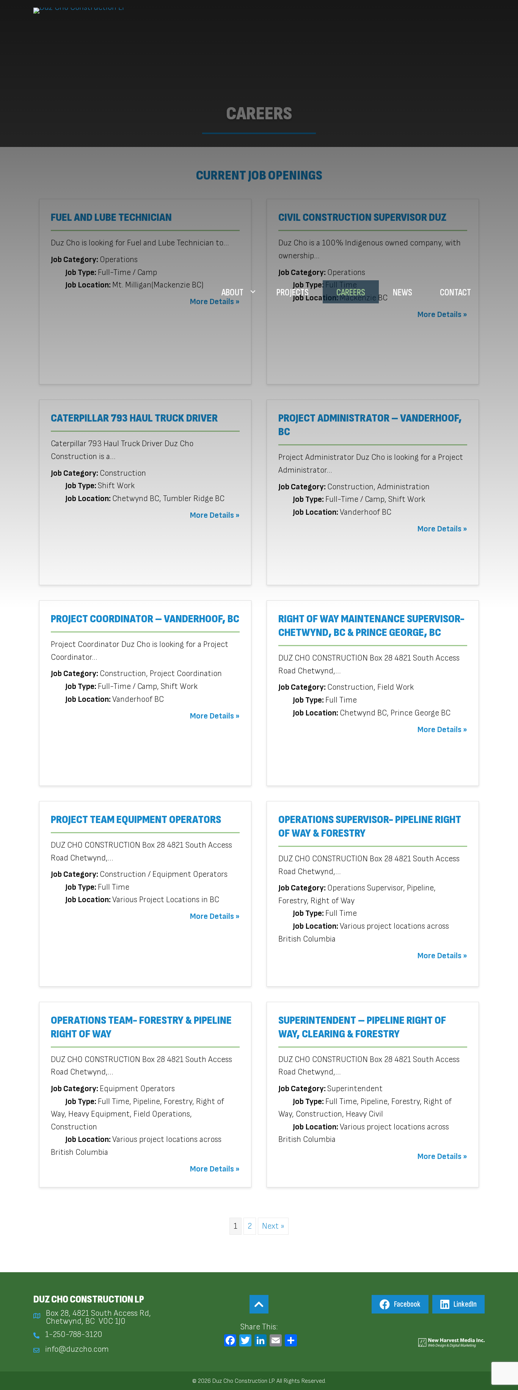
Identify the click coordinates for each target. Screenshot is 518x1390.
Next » (273, 1226)
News (402, 292)
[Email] (276, 1341)
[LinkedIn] (260, 1341)
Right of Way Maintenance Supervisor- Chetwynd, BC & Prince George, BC (371, 625)
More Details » (215, 716)
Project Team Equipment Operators (136, 819)
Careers (350, 292)
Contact (455, 292)
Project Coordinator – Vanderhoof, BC (145, 619)
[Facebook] (230, 1341)
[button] (252, 291)
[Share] (291, 1341)
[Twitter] (245, 1341)
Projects (292, 292)
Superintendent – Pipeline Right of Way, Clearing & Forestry (362, 1027)
